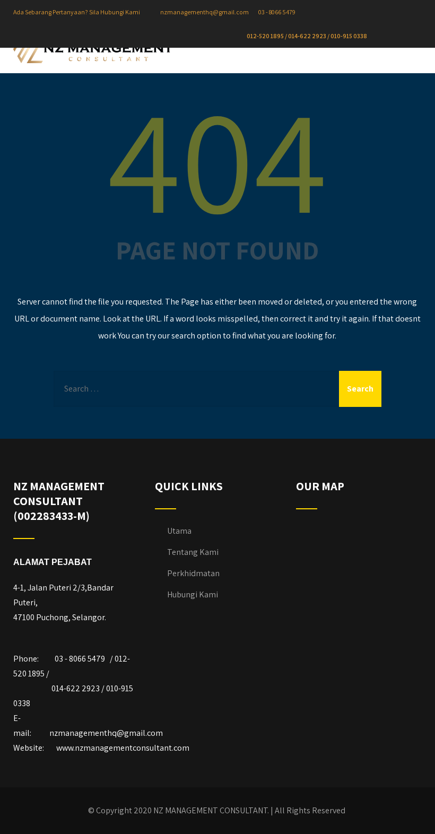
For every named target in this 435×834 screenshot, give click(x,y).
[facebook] (390, 36)
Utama (179, 530)
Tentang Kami (193, 552)
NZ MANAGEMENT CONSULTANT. (211, 810)
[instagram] (399, 36)
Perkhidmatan (193, 573)
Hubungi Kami (192, 594)
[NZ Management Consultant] (92, 51)
